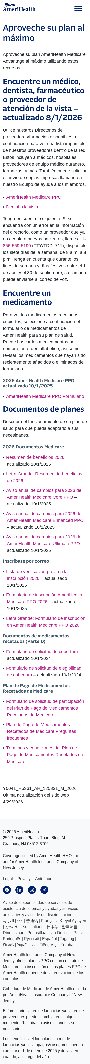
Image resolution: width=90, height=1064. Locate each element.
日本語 (53, 927)
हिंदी (25, 927)
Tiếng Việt (49, 945)
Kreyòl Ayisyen (73, 921)
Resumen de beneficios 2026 (35, 457)
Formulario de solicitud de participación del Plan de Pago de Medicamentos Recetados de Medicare (45, 708)
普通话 (32, 921)
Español (49, 939)
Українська (27, 945)
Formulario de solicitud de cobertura (42, 651)
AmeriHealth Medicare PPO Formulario (45, 396)
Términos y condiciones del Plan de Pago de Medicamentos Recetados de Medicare (44, 754)
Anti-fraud (43, 879)
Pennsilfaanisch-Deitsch (49, 933)
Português (12, 939)
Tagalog (67, 939)
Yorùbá (67, 945)
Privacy (24, 879)
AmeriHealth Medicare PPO (34, 197)
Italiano (37, 927)
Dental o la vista (22, 206)
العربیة (8, 921)
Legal (8, 879)
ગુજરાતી (12, 927)
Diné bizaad (13, 933)
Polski (79, 933)
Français (49, 921)
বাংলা (20, 921)
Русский (31, 939)
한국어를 (70, 927)
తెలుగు (8, 945)
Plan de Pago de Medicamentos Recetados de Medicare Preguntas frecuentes (41, 731)
